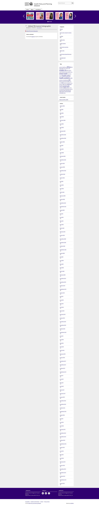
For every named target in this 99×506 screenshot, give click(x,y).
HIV (69, 80)
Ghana (71, 72)
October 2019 (62, 285)
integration (69, 83)
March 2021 (62, 228)
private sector (63, 89)
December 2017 (63, 361)
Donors (61, 29)
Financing (63, 72)
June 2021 (62, 217)
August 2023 (62, 163)
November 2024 (63, 138)
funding (66, 72)
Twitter (46, 493)
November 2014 (63, 436)
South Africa (68, 90)
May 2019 (61, 303)
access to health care (63, 67)
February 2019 (62, 314)
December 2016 (63, 400)
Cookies (41, 501)
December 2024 (63, 134)
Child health (61, 68)
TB (70, 90)
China (64, 68)
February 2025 (62, 131)
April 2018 (62, 346)
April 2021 (62, 224)
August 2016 (62, 415)
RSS (43, 493)
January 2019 (62, 318)
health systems (63, 43)
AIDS (72, 67)
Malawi (66, 84)
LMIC (64, 84)
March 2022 (62, 192)
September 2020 (63, 249)
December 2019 (63, 278)
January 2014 (62, 465)
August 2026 (62, 105)
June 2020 (62, 260)
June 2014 (62, 451)
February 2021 (62, 231)
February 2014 (62, 461)
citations (67, 68)
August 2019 (62, 292)
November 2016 (63, 404)
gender (69, 72)
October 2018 (62, 328)
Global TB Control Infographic (32, 31)
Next (75, 16)
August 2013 (62, 483)
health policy (62, 40)
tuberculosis (61, 91)
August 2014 (62, 447)
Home (27, 9)
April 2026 (62, 116)
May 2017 (61, 382)
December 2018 (63, 321)
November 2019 (63, 282)
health (60, 75)
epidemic (69, 70)
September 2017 (63, 372)
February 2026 (62, 120)
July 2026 (61, 109)
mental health (66, 86)
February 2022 (62, 195)
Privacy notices (47, 501)
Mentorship (62, 50)
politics (68, 87)
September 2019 (63, 289)
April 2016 (62, 425)
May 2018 (61, 343)
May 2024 (61, 149)
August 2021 (62, 210)
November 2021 (63, 203)
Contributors (38, 9)
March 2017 (62, 389)
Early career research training (65, 32)
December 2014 (63, 433)
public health (67, 89)
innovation (65, 83)
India (62, 83)
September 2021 (63, 206)
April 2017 (62, 386)
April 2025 (62, 127)
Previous (24, 16)
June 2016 (62, 422)
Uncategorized (62, 57)
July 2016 (61, 418)
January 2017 (62, 397)
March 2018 (62, 350)
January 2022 (62, 199)
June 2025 (62, 123)
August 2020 (62, 253)
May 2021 (61, 221)
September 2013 (63, 479)
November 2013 (63, 472)
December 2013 (63, 469)
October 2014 (62, 440)
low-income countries (64, 47)
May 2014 (61, 454)
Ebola (67, 70)
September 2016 (63, 411)
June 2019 (62, 300)
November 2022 (63, 170)
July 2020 (61, 256)
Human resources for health (64, 81)
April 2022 (62, 188)
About (32, 9)
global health (63, 73)
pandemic (61, 87)
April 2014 (62, 458)
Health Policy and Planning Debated (43, 5)
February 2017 (62, 393)
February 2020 (62, 274)
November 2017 (63, 364)
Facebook (49, 493)
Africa (69, 67)
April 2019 (62, 307)
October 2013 (62, 476)
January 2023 (62, 167)
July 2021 (61, 213)
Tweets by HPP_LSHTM (63, 99)
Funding (61, 36)
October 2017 (62, 368)
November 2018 (63, 325)
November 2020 (63, 242)
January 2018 (62, 357)
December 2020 (63, 238)
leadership (60, 84)
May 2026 (61, 113)
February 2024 (62, 156)
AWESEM (72, 503)
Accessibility (27, 501)
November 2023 (63, 159)
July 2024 (61, 145)
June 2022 (62, 185)
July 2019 (61, 296)
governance (69, 73)
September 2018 (63, 332)
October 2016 (62, 407)
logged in (33, 36)
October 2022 (62, 174)
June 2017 (62, 379)
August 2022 (62, 177)
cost (69, 68)
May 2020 (61, 264)
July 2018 (61, 336)
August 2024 (62, 141)
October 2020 (62, 246)
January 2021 (62, 235)
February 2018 (62, 354)
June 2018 (62, 339)
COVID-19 (62, 70)
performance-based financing (65, 54)
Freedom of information (35, 501)
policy (64, 87)
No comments (39, 27)
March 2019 (62, 310)
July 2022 (61, 181)
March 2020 (62, 271)
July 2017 (61, 375)
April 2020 (62, 267)
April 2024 (62, 152)
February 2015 (62, 429)
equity (60, 72)
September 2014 (63, 443)
